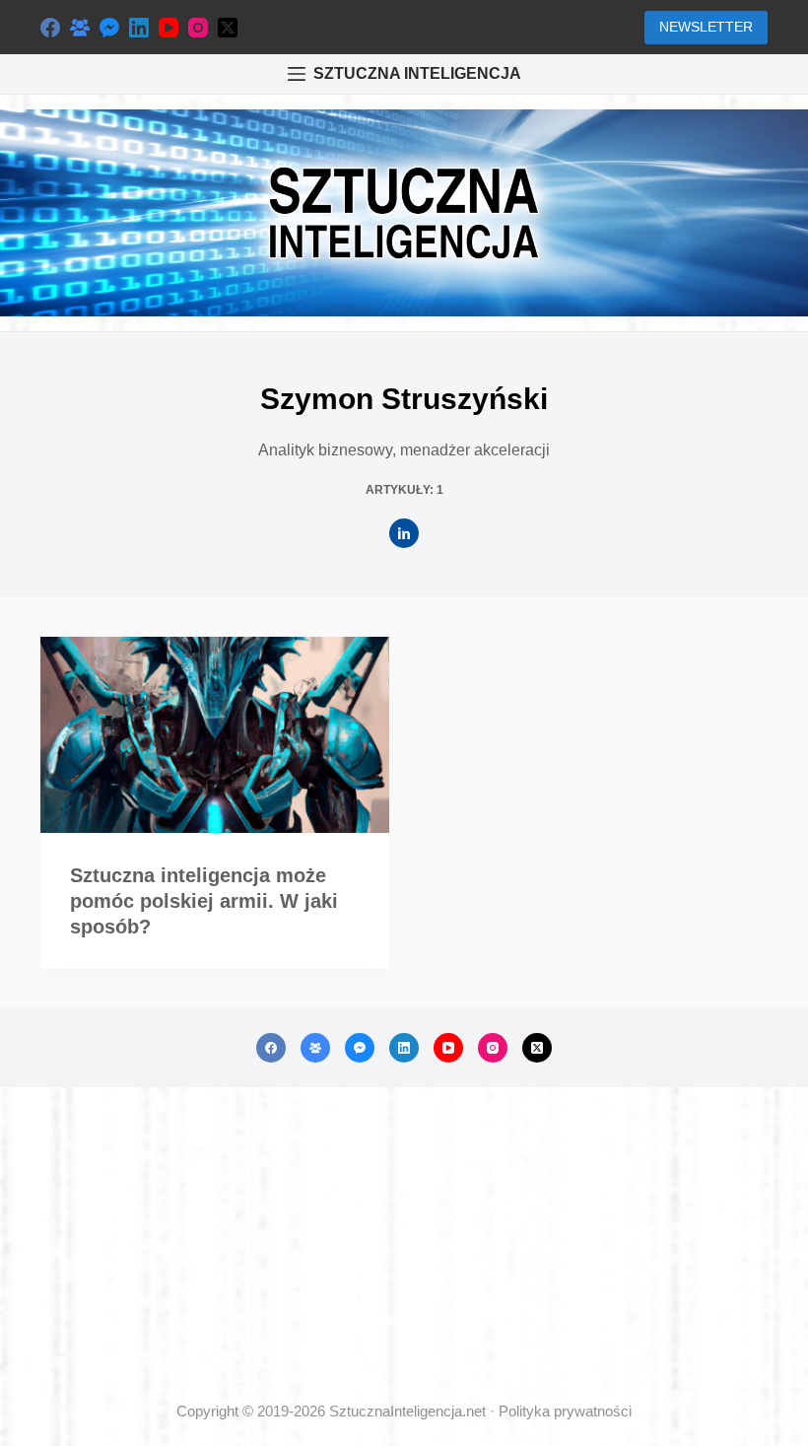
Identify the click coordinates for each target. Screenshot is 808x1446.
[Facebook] (50, 27)
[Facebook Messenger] (109, 27)
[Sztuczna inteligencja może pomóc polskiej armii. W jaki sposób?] (214, 735)
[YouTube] (168, 27)
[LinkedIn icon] (404, 533)
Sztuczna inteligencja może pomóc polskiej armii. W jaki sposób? (204, 900)
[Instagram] (198, 27)
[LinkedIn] (139, 27)
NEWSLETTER (706, 26)
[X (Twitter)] (227, 27)
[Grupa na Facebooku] (80, 27)
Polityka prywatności (565, 1411)
